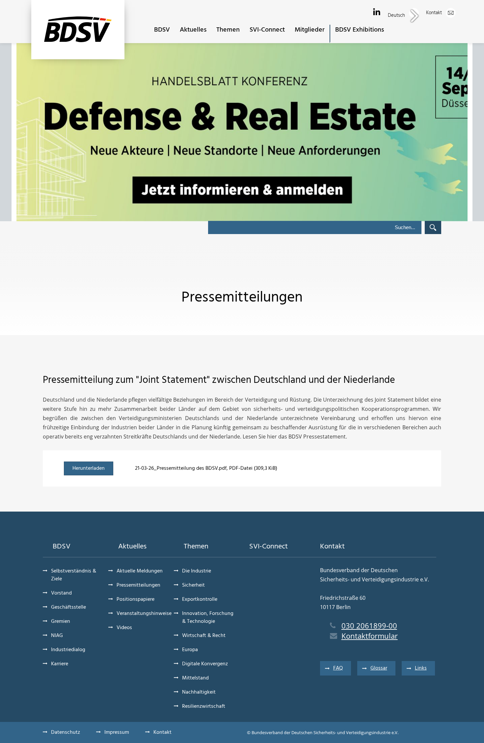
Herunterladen (88, 468)
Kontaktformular (369, 636)
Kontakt (434, 13)
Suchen (433, 227)
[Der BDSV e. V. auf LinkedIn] (377, 12)
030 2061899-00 (369, 625)
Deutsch (397, 15)
